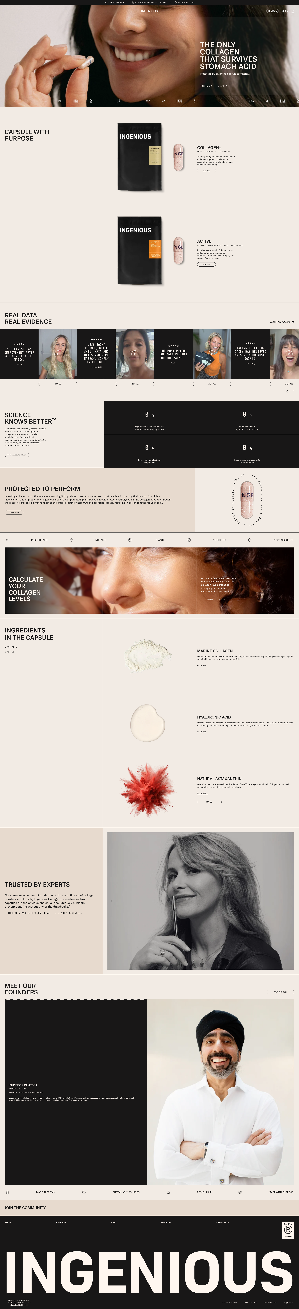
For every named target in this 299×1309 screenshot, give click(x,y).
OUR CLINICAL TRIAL (16, 455)
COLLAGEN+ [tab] (12, 647)
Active (224, 86)
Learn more (14, 512)
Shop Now (58, 384)
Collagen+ (208, 86)
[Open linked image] (288, 1230)
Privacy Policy (229, 1303)
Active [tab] (10, 652)
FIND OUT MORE (280, 992)
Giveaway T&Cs (271, 1303)
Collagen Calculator (215, 600)
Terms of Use (250, 1303)
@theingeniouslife (283, 322)
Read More (202, 665)
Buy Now (206, 171)
